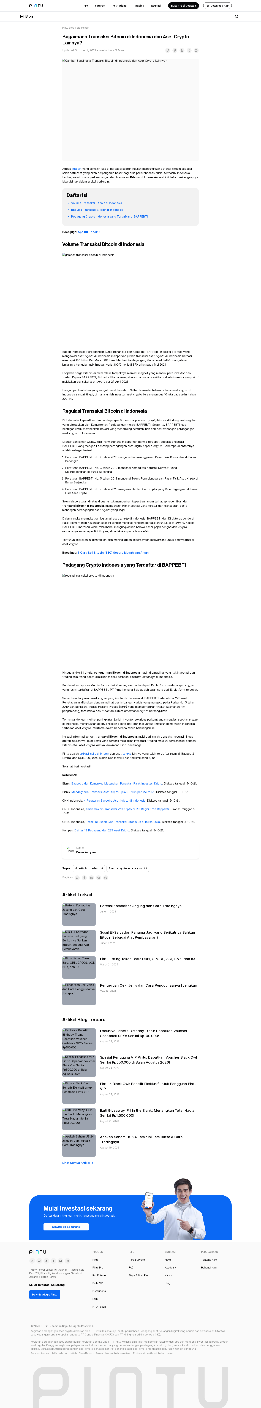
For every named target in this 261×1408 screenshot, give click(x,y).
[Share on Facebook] (174, 50)
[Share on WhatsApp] (196, 50)
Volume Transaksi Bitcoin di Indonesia (96, 203)
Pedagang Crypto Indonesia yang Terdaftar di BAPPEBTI (109, 216)
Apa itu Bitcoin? (89, 232)
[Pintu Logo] (36, 5)
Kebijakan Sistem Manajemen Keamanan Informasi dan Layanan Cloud (100, 1353)
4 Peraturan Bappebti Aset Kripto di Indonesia (114, 800)
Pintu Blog (68, 27)
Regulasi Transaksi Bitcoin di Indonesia (97, 210)
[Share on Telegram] (189, 50)
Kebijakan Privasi (59, 1353)
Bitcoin (76, 168)
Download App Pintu (44, 1294)
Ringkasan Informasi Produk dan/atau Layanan (153, 1353)
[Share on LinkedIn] (182, 50)
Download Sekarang (66, 1226)
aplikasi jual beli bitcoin (94, 753)
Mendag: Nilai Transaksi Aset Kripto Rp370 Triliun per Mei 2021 (112, 792)
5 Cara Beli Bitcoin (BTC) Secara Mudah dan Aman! (113, 552)
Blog (29, 16)
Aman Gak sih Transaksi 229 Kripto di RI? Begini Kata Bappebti (127, 809)
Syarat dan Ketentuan (40, 1353)
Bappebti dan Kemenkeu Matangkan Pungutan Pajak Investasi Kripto (116, 783)
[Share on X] (167, 50)
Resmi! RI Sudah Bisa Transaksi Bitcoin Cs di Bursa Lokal (123, 822)
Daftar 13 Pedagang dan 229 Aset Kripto (101, 830)
